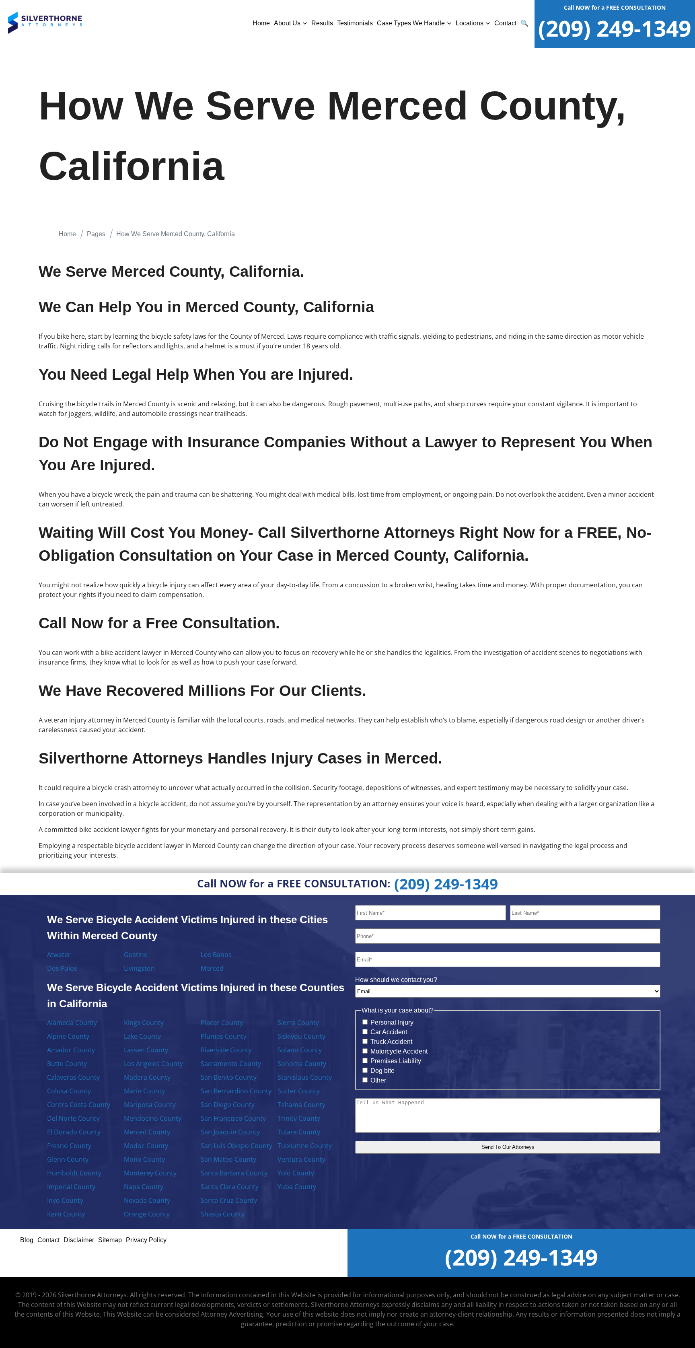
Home (261, 23)
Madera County (147, 1077)
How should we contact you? (396, 979)
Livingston (139, 968)
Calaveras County (73, 1077)
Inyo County (65, 1200)
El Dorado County (74, 1132)
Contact (505, 23)
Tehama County (301, 1104)
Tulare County (299, 1132)
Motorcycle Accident (399, 1051)
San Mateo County (228, 1159)
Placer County (222, 1022)
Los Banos (216, 954)
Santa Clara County (230, 1186)
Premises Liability (395, 1061)
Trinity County (299, 1118)
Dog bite (382, 1070)
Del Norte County (73, 1118)
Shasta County (223, 1214)
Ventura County (301, 1159)
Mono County (144, 1159)
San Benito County (229, 1077)
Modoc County (146, 1145)
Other (378, 1080)
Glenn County (67, 1159)
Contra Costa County (78, 1104)
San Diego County (228, 1104)
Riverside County (226, 1049)
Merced (212, 968)
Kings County (144, 1022)
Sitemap (110, 1240)
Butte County (67, 1063)
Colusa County (69, 1091)
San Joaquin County (230, 1132)
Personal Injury (391, 1022)
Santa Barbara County (234, 1173)
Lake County (142, 1036)
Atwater (59, 954)
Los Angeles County (153, 1063)
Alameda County (72, 1022)
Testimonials (355, 23)
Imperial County (71, 1186)
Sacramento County (231, 1063)
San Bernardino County (236, 1091)
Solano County (300, 1049)
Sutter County (299, 1091)
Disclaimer (79, 1240)
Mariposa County (150, 1104)
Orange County (147, 1214)
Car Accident (388, 1032)
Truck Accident (391, 1041)
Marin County (144, 1091)
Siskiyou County (301, 1036)
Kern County (66, 1214)
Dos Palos (62, 968)
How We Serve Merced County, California (175, 233)
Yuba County (297, 1186)
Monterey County (150, 1173)
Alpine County (68, 1036)
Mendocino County (152, 1118)
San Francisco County (233, 1118)
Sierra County (298, 1022)
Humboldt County (74, 1173)
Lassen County (146, 1049)
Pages (96, 233)
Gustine (136, 954)
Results (322, 23)
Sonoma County (302, 1063)
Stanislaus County (305, 1077)
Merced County (147, 1132)
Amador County (71, 1049)
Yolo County (296, 1173)
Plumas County (224, 1036)
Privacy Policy (146, 1240)
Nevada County (147, 1200)
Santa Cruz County (229, 1200)
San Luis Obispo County (236, 1145)
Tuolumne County (305, 1145)
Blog (26, 1240)
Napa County (143, 1186)
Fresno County (69, 1145)
